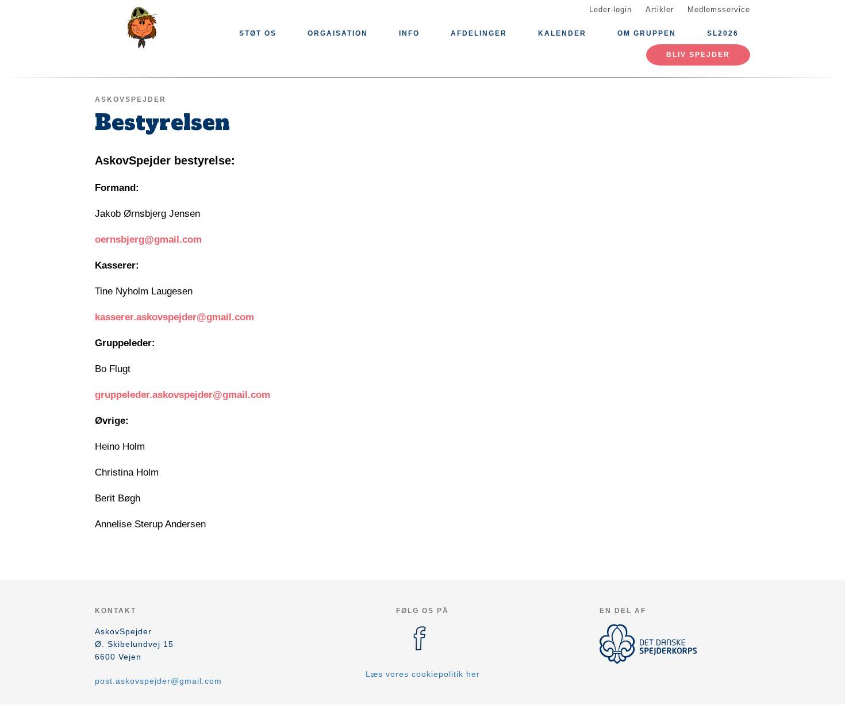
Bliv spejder (698, 55)
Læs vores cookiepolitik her (423, 674)
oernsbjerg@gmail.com (148, 239)
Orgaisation (338, 33)
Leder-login (610, 9)
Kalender (562, 33)
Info (409, 33)
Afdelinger (479, 33)
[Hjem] (146, 27)
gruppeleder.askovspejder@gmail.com (182, 394)
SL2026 (723, 33)
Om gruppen (646, 33)
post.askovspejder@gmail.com (158, 680)
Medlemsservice (718, 9)
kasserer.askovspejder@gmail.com (174, 317)
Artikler (660, 9)
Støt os (257, 33)
